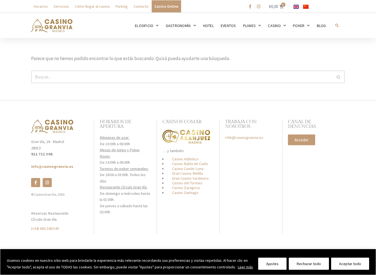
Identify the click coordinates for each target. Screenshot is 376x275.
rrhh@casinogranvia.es (244, 137)
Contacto (141, 6)
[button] (337, 25)
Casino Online (166, 6)
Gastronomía (178, 25)
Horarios (41, 6)
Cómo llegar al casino (92, 6)
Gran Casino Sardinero (190, 178)
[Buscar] (339, 77)
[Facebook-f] (35, 182)
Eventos (228, 25)
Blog (321, 25)
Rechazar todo (309, 263)
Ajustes (272, 263)
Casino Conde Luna (187, 168)
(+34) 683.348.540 (45, 228)
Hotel (208, 25)
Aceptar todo (350, 263)
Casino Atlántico (185, 159)
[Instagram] (47, 182)
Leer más (245, 267)
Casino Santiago (185, 192)
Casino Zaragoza (186, 187)
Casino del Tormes (187, 182)
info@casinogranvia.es (52, 166)
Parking (122, 6)
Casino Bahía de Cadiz (190, 163)
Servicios (61, 6)
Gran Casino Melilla (187, 173)
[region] (188, 262)
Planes (249, 25)
